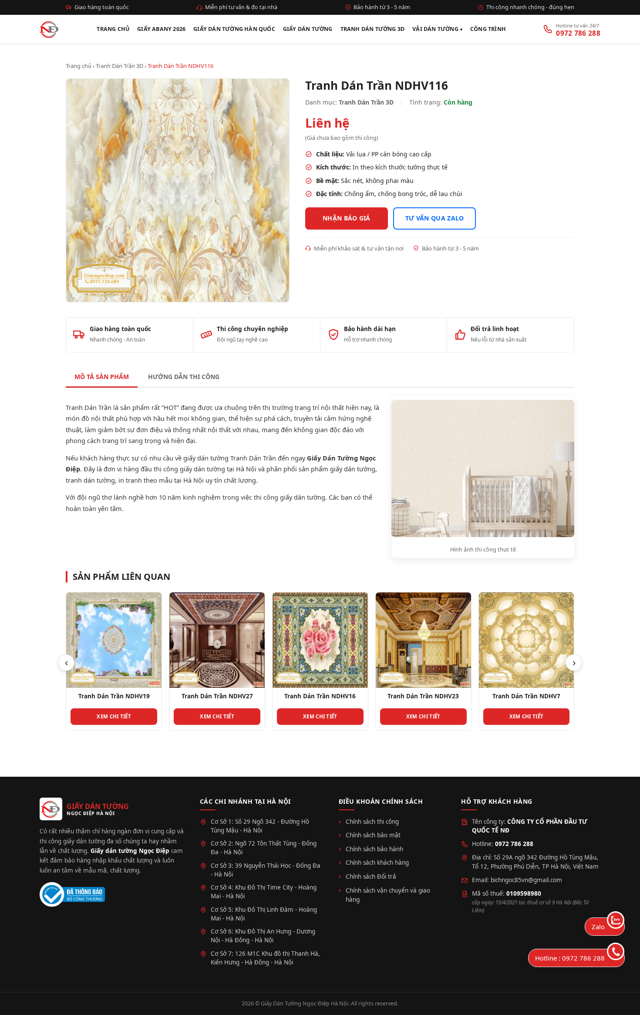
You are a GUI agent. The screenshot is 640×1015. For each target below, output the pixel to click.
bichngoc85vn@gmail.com (526, 880)
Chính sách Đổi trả (371, 876)
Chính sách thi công (372, 822)
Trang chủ (78, 66)
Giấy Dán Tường (308, 29)
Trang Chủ (113, 29)
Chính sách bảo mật (373, 835)
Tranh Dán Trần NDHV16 (320, 696)
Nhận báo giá (347, 218)
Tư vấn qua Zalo (434, 218)
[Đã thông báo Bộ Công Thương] (72, 894)
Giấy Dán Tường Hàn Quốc (234, 29)
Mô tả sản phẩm (101, 376)
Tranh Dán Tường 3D (372, 29)
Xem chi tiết (114, 716)
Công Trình (488, 29)
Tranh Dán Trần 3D (119, 66)
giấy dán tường (352, 468)
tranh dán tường (90, 480)
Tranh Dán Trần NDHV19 (114, 696)
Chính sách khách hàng (377, 862)
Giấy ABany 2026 (161, 29)
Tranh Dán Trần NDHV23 (423, 696)
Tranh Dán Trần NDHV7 (526, 696)
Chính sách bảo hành (374, 849)
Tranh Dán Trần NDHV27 (217, 696)
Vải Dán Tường (435, 29)
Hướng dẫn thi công (183, 376)
